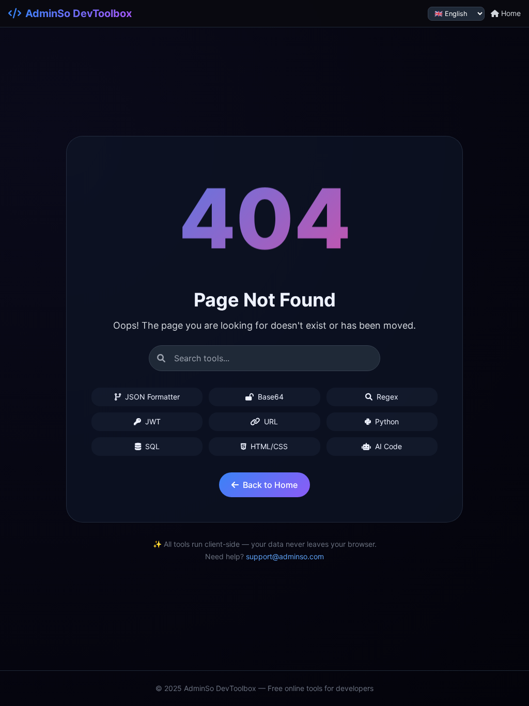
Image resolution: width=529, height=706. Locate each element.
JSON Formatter (151, 396)
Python (386, 421)
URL (270, 421)
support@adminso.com (285, 556)
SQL (151, 446)
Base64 (270, 396)
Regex (386, 396)
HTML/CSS (268, 446)
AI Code (387, 446)
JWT (152, 421)
